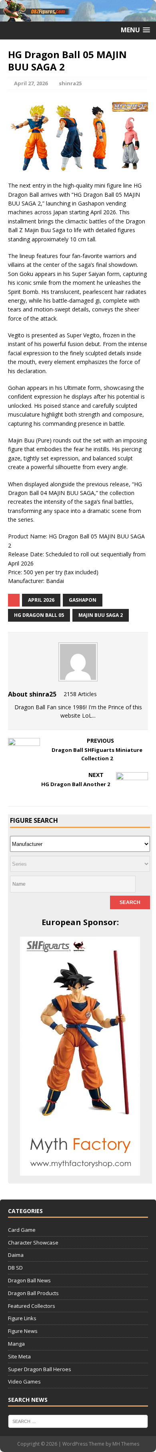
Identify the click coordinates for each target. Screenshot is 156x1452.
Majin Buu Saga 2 (100, 615)
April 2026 (41, 600)
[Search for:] (78, 1421)
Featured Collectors (31, 1305)
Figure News (23, 1331)
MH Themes (125, 1443)
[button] (135, 30)
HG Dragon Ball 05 (39, 615)
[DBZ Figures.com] (78, 16)
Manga (16, 1343)
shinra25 (70, 83)
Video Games (24, 1381)
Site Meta (19, 1356)
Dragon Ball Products (33, 1293)
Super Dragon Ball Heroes (39, 1369)
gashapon (82, 600)
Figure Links (22, 1318)
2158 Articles (80, 694)
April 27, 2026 (31, 83)
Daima (16, 1254)
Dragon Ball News (29, 1280)
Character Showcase (33, 1242)
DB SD (15, 1267)
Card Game (22, 1229)
